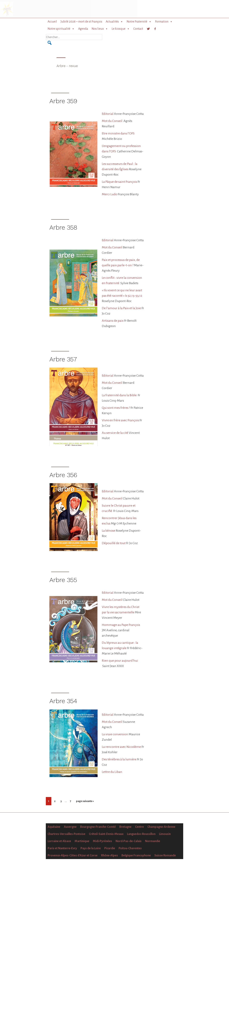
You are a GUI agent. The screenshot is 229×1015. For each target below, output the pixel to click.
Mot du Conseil (112, 121)
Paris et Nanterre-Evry (62, 848)
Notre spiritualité (59, 28)
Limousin (165, 834)
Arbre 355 (63, 580)
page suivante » (85, 802)
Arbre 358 (63, 227)
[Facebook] (155, 28)
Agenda (83, 28)
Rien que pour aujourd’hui (120, 660)
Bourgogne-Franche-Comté (98, 826)
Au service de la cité (115, 433)
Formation (161, 21)
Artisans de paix (113, 320)
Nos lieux (98, 28)
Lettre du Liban (112, 772)
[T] (148, 28)
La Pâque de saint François (119, 181)
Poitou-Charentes (130, 848)
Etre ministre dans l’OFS (118, 133)
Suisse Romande (165, 855)
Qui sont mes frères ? (116, 408)
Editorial (107, 114)
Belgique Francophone (136, 855)
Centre (139, 826)
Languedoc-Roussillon (141, 834)
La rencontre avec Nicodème (121, 747)
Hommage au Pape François (121, 625)
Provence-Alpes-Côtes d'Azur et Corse (73, 855)
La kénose (108, 530)
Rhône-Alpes (109, 855)
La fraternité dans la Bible (119, 395)
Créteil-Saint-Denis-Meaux (106, 834)
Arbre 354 (63, 701)
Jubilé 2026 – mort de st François (81, 21)
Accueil (52, 21)
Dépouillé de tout (114, 543)
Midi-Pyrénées (102, 841)
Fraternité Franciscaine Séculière (27, 9)
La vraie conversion (115, 734)
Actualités (112, 21)
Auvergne (70, 826)
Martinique (82, 841)
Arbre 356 (63, 475)
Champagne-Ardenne (161, 826)
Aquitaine (54, 826)
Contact (138, 28)
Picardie (109, 848)
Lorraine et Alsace (59, 841)
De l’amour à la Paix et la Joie (121, 308)
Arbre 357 (63, 359)
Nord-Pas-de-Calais (129, 841)
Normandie (152, 841)
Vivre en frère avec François (120, 420)
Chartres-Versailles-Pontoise (66, 834)
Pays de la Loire (91, 848)
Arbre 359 (63, 101)
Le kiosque (118, 28)
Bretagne (125, 826)
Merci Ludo (109, 194)
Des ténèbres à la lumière (119, 759)
